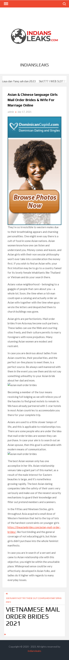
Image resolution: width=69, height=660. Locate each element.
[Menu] (5, 3)
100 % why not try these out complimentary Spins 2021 (33, 600)
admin (11, 111)
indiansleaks (34, 64)
